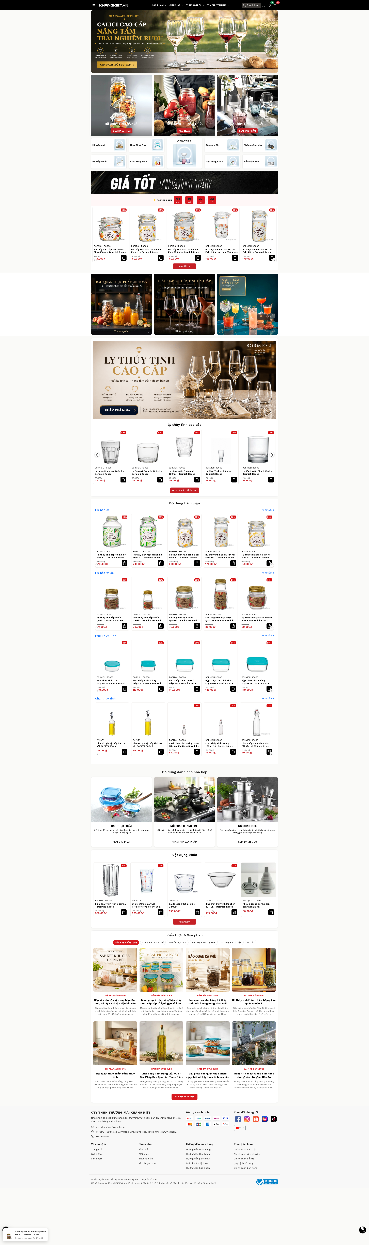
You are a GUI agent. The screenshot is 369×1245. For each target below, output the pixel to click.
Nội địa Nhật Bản (252, 901)
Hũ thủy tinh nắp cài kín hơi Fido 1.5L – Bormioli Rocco (183, 251)
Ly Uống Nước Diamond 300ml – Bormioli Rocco (108, 472)
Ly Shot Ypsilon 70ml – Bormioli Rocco (144, 472)
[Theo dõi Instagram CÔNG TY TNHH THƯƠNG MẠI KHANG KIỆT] (247, 1119)
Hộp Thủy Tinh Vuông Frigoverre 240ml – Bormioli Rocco (148, 682)
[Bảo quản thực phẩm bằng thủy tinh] (115, 1043)
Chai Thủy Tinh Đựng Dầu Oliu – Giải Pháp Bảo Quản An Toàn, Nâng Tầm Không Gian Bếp (161, 1075)
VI (240, 1128)
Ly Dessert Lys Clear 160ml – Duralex (258, 472)
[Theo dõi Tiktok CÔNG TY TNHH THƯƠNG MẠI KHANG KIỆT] (274, 1119)
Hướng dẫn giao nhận (198, 1158)
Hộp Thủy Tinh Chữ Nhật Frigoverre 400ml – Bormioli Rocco (184, 682)
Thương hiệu (194, 5)
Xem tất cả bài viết (184, 1097)
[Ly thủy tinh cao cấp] (184, 380)
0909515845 (102, 1136)
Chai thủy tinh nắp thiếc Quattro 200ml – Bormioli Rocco (147, 619)
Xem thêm (184, 921)
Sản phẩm (158, 5)
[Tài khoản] (263, 5)
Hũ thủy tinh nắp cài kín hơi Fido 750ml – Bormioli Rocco (110, 251)
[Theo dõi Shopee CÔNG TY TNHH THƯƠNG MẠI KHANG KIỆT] (256, 1119)
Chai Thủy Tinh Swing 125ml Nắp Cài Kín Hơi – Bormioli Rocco (184, 745)
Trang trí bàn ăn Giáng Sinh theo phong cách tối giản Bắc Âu (253, 1075)
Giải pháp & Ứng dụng (126, 942)
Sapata (100, 740)
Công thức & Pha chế (152, 942)
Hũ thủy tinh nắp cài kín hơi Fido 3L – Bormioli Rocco (147, 556)
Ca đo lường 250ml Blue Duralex (182, 905)
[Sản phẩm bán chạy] (247, 304)
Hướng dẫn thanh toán (198, 1154)
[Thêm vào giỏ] (124, 258)
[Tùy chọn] (269, 752)
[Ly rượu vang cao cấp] (184, 41)
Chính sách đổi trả (244, 1158)
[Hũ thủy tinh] (184, 304)
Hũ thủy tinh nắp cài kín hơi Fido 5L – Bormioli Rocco (111, 556)
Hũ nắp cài (102, 510)
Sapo (155, 1179)
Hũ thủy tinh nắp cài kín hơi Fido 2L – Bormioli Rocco (257, 251)
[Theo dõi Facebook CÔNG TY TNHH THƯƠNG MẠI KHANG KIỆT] (238, 1119)
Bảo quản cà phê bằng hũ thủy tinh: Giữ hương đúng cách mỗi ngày (208, 1002)
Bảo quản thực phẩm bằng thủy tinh (115, 1075)
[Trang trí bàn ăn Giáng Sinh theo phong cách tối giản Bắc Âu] (254, 1043)
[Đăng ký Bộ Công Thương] (267, 1182)
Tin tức (250, 942)
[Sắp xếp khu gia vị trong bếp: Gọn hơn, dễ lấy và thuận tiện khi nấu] (115, 970)
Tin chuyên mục (216, 5)
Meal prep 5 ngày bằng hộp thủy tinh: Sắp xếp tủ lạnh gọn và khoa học (161, 1002)
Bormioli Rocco (102, 246)
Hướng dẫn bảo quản (198, 1168)
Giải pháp (174, 5)
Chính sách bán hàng (245, 1168)
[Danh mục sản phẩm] (94, 5)
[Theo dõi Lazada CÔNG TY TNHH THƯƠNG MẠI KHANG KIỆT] (265, 1119)
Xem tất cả (185, 266)
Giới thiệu (96, 1154)
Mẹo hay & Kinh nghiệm (203, 942)
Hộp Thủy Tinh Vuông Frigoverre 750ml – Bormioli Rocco (257, 682)
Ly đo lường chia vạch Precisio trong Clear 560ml (146, 905)
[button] (94, 260)
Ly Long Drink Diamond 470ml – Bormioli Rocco (219, 472)
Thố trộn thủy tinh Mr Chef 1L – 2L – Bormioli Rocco (220, 905)
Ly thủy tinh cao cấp (185, 425)
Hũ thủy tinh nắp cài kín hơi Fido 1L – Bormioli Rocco (256, 556)
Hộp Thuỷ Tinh (105, 635)
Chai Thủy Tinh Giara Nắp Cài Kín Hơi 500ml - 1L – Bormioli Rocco (255, 745)
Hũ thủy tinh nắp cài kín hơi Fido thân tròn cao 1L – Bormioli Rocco (220, 251)
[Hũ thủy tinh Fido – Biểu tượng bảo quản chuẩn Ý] (254, 970)
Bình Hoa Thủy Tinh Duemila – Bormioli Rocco (110, 905)
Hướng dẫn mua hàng (198, 1149)
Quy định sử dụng (243, 1163)
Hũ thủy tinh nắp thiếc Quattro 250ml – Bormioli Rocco (183, 619)
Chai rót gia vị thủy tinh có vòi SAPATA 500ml (147, 745)
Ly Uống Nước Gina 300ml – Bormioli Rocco (183, 472)
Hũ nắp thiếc (104, 573)
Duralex (246, 468)
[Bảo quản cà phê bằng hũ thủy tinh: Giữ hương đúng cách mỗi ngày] (208, 970)
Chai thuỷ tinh (105, 698)
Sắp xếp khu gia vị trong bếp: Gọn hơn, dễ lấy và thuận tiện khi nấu (115, 1002)
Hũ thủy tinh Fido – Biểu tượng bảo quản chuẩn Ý (254, 1002)
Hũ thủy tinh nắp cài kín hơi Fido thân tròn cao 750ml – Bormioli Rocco (146, 251)
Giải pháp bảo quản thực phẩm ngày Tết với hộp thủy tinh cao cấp (207, 1075)
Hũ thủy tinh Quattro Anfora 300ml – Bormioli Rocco (257, 619)
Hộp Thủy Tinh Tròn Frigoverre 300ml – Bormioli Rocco (112, 682)
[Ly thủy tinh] (121, 304)
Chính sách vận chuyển (247, 1154)
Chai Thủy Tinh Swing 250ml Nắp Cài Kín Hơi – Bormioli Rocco (218, 745)
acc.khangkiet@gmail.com (110, 1127)
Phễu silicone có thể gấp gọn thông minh (256, 905)
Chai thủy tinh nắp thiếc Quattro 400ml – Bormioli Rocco (219, 619)
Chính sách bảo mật (245, 1149)
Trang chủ (96, 1149)
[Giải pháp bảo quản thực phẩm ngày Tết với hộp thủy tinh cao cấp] (208, 1043)
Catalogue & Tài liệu (231, 942)
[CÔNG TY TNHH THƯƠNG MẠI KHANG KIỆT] (114, 5)
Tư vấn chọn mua (177, 942)
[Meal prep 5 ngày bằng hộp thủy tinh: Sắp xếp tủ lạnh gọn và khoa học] (161, 970)
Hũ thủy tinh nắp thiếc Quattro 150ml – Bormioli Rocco (110, 619)
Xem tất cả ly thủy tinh (184, 490)
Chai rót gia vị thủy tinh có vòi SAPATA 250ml (111, 745)
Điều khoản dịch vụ (197, 1163)
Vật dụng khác (184, 855)
